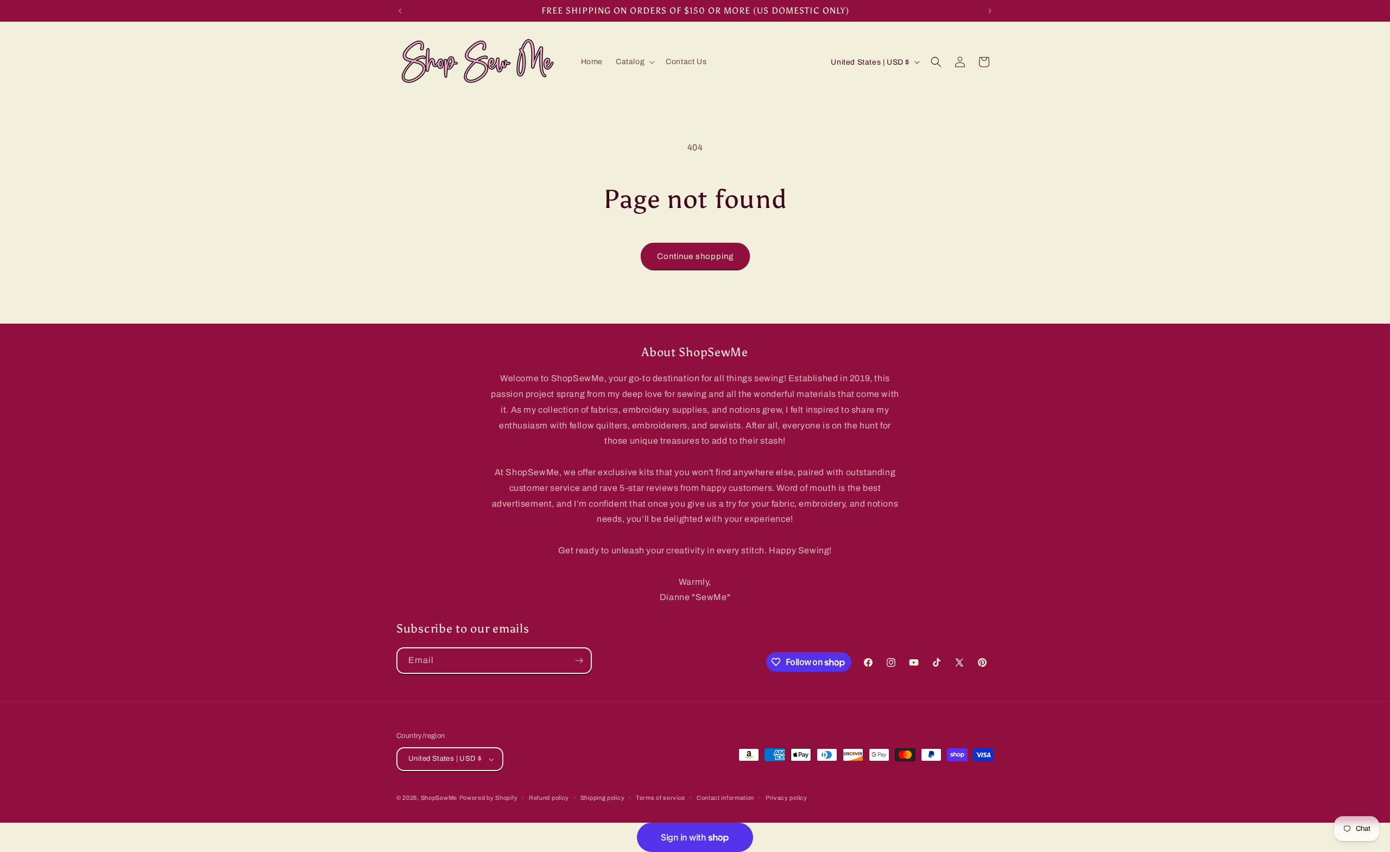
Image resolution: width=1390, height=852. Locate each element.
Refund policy (549, 797)
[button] (634, 62)
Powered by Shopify (488, 797)
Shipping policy (602, 797)
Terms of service (660, 797)
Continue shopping (695, 256)
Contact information (725, 797)
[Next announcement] (990, 11)
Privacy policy (786, 797)
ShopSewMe (439, 797)
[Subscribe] (579, 660)
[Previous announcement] (400, 11)
